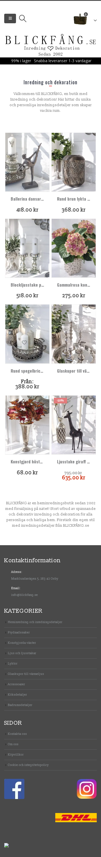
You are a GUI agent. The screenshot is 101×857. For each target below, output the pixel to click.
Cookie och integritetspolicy (28, 765)
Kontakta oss (17, 734)
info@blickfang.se (24, 595)
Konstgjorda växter (22, 643)
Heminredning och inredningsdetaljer (35, 622)
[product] (27, 162)
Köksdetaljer (17, 694)
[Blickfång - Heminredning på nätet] (51, 45)
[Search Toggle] (22, 18)
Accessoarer (16, 684)
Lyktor (12, 663)
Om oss (13, 744)
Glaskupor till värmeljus (26, 674)
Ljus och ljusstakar (22, 653)
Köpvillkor (16, 754)
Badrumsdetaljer (20, 705)
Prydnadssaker (19, 632)
